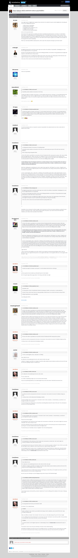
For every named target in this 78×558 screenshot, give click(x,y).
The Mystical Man (15, 219)
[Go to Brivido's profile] (15, 25)
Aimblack (15, 125)
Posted (24, 20)
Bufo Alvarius (18, 11)
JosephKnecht (34, 286)
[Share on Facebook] (10, 548)
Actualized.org (31, 554)
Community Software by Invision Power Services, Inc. (39, 556)
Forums (11, 5)
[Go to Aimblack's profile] (15, 130)
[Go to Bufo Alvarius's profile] (10, 11)
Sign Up (67, 1)
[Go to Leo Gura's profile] (15, 268)
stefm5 (15, 350)
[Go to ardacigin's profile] (15, 52)
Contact (47, 554)
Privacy (39, 554)
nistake (15, 284)
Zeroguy (15, 107)
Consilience (15, 142)
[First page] (10, 17)
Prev (12, 538)
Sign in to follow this (59, 10)
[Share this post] (67, 20)
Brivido (15, 20)
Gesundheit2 (15, 87)
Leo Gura (33, 89)
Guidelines (17, 5)
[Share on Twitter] (11, 548)
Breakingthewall (15, 305)
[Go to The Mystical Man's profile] (15, 224)
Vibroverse (15, 69)
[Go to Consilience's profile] (15, 147)
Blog (30, 5)
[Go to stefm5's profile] (15, 354)
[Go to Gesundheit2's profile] (15, 92)
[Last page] (29, 17)
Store (34, 5)
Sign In (62, 1)
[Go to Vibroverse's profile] (15, 74)
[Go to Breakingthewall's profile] (15, 310)
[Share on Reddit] (13, 548)
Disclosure (43, 554)
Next (27, 538)
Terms (36, 554)
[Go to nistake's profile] (15, 288)
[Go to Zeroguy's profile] (15, 111)
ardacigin (15, 47)
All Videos (24, 5)
